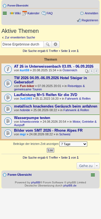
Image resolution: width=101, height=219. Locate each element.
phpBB (35, 182)
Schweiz (65, 134)
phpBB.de (70, 185)
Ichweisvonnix (29, 121)
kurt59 (24, 70)
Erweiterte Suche (55, 44)
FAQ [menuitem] (50, 13)
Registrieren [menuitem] (90, 20)
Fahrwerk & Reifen (78, 98)
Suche (47, 44)
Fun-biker (27, 86)
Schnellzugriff (5, 13)
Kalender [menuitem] (33, 13)
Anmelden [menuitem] (91, 13)
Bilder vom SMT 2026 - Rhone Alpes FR (48, 130)
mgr (23, 134)
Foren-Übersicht (18, 5)
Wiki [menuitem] (17, 13)
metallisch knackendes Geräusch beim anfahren (55, 106)
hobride (25, 110)
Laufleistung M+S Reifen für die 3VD (45, 95)
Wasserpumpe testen (32, 118)
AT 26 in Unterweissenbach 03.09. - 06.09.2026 (53, 66)
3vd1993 (26, 98)
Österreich (70, 70)
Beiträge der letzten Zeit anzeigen (36, 143)
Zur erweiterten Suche (20, 37)
